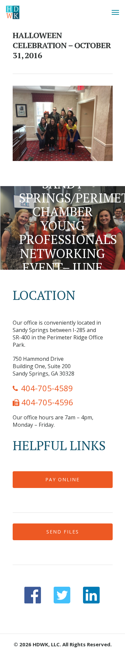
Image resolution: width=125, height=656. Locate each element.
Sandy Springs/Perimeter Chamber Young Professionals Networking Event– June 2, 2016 (62, 228)
